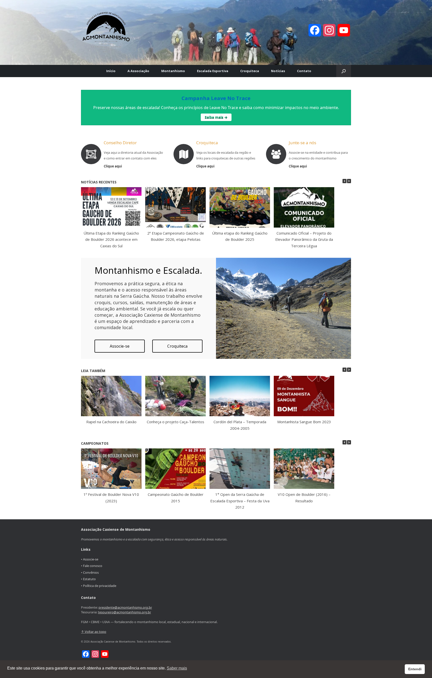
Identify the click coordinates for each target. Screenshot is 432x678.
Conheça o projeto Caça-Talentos (175, 421)
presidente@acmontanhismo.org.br (125, 607)
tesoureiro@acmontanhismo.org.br (124, 612)
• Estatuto (88, 579)
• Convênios (90, 572)
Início (111, 71)
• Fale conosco (91, 565)
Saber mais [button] (177, 668)
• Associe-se (89, 559)
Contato (304, 71)
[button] (343, 71)
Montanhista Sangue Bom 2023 (304, 421)
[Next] (349, 181)
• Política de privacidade (98, 585)
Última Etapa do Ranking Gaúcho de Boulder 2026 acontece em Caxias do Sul (111, 239)
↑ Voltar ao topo (93, 631)
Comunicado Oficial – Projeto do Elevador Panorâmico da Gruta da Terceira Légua (304, 239)
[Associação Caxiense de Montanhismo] (106, 32)
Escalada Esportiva (212, 71)
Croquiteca (249, 71)
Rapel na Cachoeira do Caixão (111, 421)
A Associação (138, 71)
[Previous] (344, 181)
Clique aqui (113, 166)
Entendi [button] (415, 669)
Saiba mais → (216, 117)
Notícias (278, 71)
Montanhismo (173, 71)
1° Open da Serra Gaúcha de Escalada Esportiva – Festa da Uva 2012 (240, 501)
